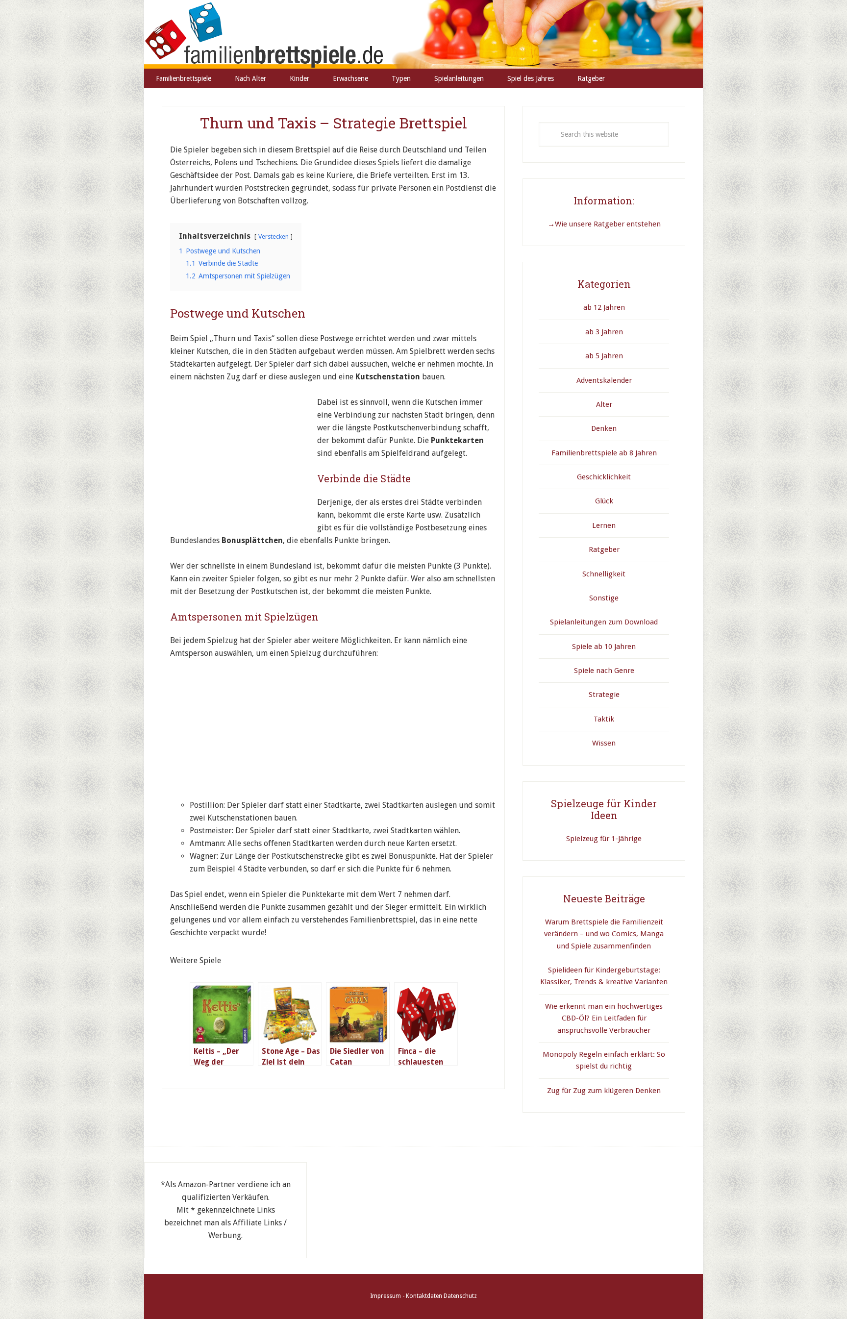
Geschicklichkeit (604, 477)
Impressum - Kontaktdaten (406, 1296)
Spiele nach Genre (604, 670)
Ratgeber (604, 549)
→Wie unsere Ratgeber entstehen (604, 224)
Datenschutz (460, 1296)
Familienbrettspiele (423, 34)
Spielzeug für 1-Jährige (604, 838)
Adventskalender (604, 380)
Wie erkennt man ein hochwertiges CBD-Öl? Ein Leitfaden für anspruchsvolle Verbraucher (604, 1018)
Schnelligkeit (603, 574)
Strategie (604, 694)
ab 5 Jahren (604, 355)
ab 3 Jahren (604, 331)
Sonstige (604, 598)
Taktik (604, 719)
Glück (604, 501)
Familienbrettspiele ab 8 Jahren (604, 452)
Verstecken (273, 236)
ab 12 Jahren (604, 307)
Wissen (604, 743)
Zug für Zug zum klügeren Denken (604, 1090)
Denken (604, 428)
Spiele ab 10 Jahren (604, 646)
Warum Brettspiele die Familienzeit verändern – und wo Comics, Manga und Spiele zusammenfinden (604, 934)
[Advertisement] (243, 457)
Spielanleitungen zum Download (604, 622)
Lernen (604, 525)
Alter (604, 404)
